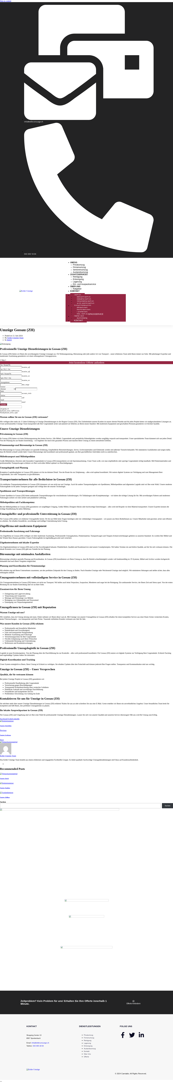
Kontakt (75, 291)
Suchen (3, 802)
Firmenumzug (79, 267)
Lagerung (77, 282)
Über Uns (75, 286)
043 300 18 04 (38, 1046)
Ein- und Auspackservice (84, 284)
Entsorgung (78, 279)
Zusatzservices (79, 274)
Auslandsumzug (80, 272)
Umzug (73, 262)
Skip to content (5, 1)
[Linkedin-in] (141, 1035)
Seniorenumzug (80, 270)
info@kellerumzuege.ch (40, 1043)
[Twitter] (132, 1035)
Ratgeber (77, 289)
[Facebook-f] (123, 1035)
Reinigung (77, 277)
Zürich (9, 340)
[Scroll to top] (1, 1081)
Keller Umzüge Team (15, 338)
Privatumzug (79, 265)
